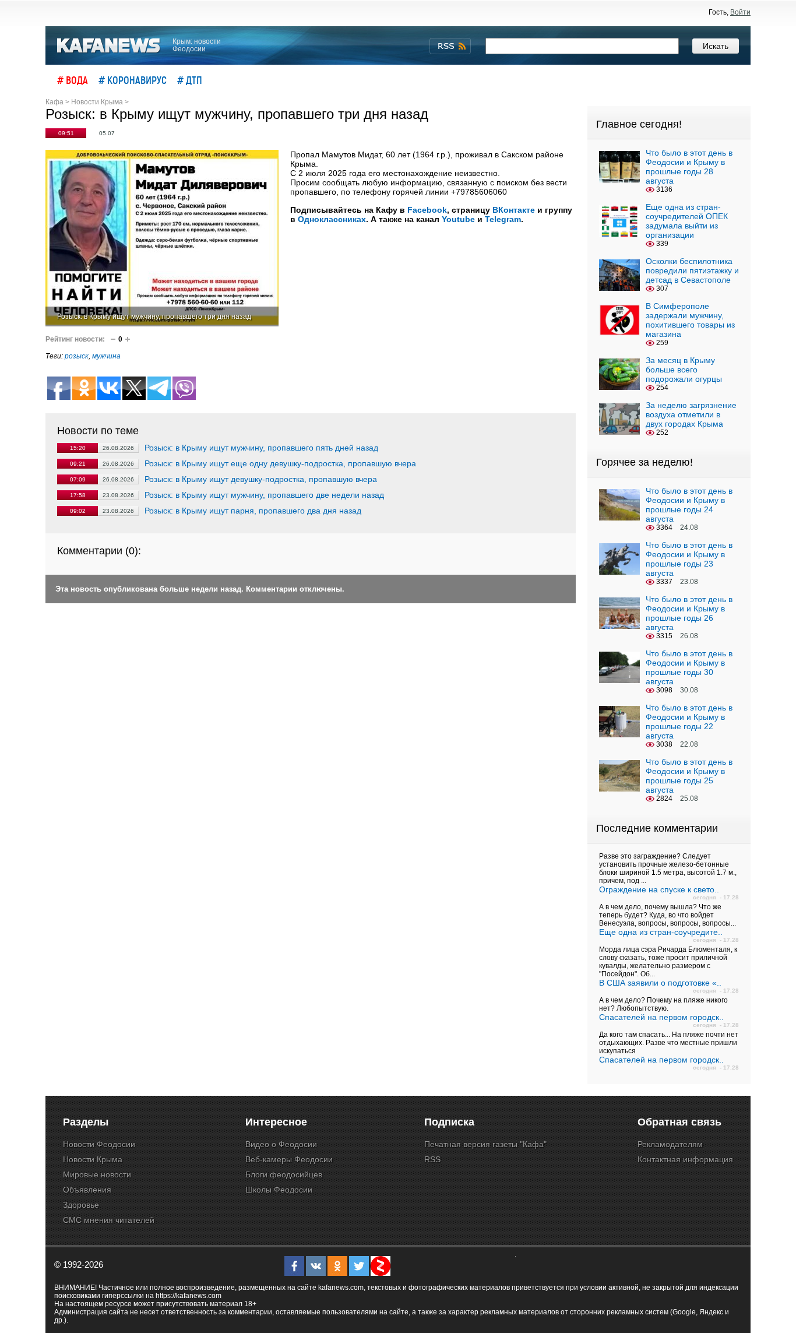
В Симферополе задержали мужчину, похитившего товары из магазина (690, 320)
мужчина (106, 356)
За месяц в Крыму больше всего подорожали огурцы (684, 370)
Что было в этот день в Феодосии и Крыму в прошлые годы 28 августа (689, 166)
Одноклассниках (332, 219)
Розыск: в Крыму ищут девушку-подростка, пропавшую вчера (261, 479)
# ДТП (189, 79)
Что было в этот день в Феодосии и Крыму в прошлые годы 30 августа (689, 667)
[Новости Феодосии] (109, 46)
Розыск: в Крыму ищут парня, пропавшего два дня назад (253, 510)
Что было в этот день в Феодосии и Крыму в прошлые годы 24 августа (689, 504)
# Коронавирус (132, 79)
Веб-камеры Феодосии (289, 1159)
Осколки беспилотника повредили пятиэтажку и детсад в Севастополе (692, 270)
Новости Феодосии (99, 1144)
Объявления (87, 1189)
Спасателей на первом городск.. (661, 1017)
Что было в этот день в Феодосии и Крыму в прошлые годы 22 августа (689, 721)
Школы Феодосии (278, 1189)
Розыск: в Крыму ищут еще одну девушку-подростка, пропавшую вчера (280, 463)
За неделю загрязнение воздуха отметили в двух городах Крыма (691, 414)
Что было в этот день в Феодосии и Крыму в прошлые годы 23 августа (689, 559)
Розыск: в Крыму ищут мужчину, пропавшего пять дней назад (261, 447)
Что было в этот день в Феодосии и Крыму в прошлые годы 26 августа (689, 613)
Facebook (427, 209)
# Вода (72, 79)
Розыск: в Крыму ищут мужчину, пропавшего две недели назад (264, 495)
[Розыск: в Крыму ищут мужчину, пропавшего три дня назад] (162, 238)
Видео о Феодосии (281, 1144)
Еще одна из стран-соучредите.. (661, 932)
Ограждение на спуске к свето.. (659, 889)
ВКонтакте (513, 209)
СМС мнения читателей (108, 1220)
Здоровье (81, 1204)
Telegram (503, 219)
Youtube (458, 219)
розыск (77, 356)
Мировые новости (97, 1174)
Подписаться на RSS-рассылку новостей (450, 46)
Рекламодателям (670, 1144)
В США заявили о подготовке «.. (660, 982)
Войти (740, 12)
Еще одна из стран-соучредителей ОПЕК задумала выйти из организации (687, 221)
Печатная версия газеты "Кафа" (485, 1144)
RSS (432, 1159)
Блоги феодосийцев (283, 1174)
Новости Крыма (92, 1159)
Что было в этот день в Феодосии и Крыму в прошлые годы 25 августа (689, 775)
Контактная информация (685, 1159)
